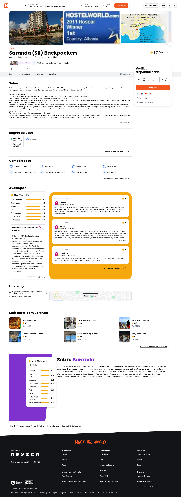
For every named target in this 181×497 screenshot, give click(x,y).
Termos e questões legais (47, 493)
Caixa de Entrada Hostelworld (147, 487)
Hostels (64, 454)
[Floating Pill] (163, 28)
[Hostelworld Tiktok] (37, 454)
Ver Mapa (29, 57)
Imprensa (140, 459)
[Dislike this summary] (44, 277)
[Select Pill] (170, 5)
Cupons (63, 493)
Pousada (65, 465)
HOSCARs (103, 470)
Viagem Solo (104, 476)
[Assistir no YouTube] (27, 454)
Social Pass (104, 454)
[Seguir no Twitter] (17, 454)
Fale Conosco (67, 476)
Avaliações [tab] (52, 74)
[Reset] (75, 5)
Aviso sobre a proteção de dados (23, 493)
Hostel (12, 48)
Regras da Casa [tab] (24, 74)
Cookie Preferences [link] (110, 493)
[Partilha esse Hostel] (170, 44)
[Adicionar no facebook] (12, 454)
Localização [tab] (39, 74)
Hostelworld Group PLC (145, 454)
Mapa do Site (95, 493)
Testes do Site (81, 493)
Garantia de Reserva (107, 465)
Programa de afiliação (145, 481)
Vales (71, 493)
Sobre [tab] (11, 74)
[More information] (43, 229)
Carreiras (140, 465)
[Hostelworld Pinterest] (32, 454)
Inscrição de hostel (143, 476)
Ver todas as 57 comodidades (57, 63)
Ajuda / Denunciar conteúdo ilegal (74, 481)
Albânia (20, 57)
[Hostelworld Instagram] (22, 454)
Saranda (12, 57)
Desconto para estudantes (109, 481)
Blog (101, 459)
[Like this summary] (39, 277)
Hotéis (64, 459)
